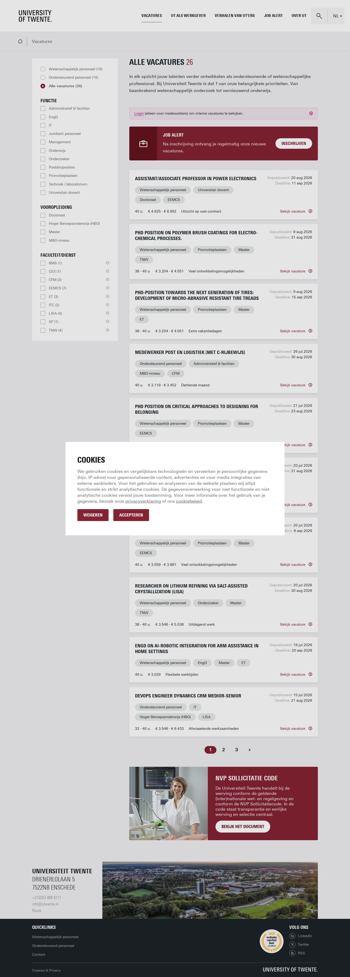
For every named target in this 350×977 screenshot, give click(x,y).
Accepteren (131, 515)
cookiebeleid (189, 501)
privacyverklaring (143, 501)
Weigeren (93, 515)
